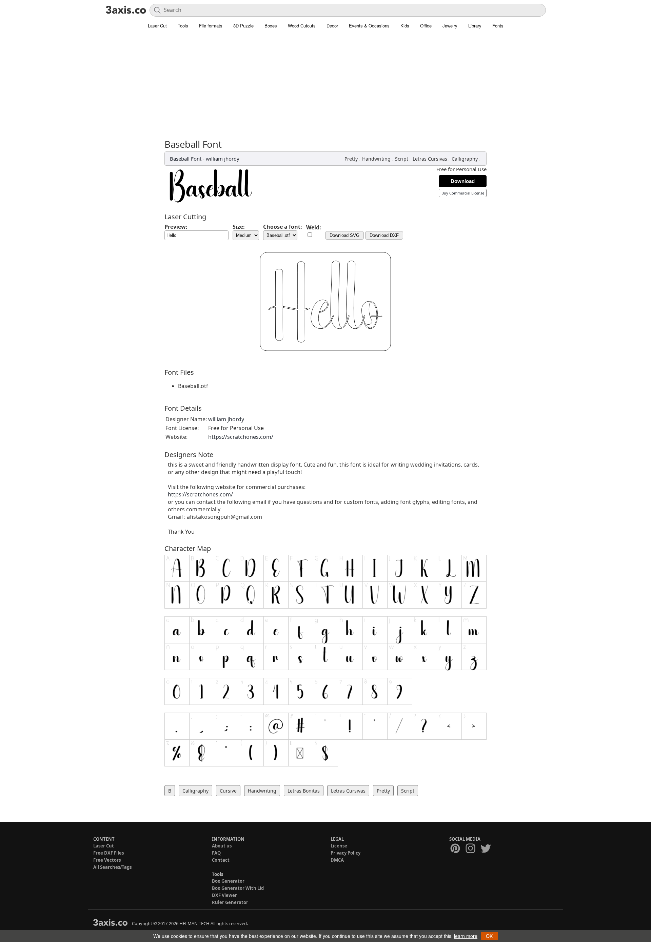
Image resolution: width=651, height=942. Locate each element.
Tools (183, 25)
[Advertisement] (325, 88)
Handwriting (376, 159)
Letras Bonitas (304, 790)
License (339, 846)
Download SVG (344, 235)
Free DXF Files (108, 853)
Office (426, 25)
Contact (221, 860)
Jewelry (449, 25)
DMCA (337, 860)
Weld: (313, 227)
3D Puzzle (243, 25)
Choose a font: (282, 226)
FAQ (216, 853)
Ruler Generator (230, 902)
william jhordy (222, 158)
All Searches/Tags (112, 867)
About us (222, 846)
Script (401, 159)
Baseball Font (185, 158)
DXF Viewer (224, 895)
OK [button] (489, 936)
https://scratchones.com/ (240, 437)
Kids (404, 25)
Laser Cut (157, 25)
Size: (239, 226)
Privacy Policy (345, 853)
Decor (332, 25)
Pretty (351, 159)
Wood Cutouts (302, 25)
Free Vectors (107, 860)
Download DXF (384, 235)
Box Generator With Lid (238, 888)
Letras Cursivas (430, 159)
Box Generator (228, 881)
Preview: (176, 226)
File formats (210, 25)
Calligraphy (465, 159)
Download (463, 181)
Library (474, 25)
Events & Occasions (369, 25)
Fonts (498, 25)
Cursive (228, 790)
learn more (465, 936)
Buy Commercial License (462, 193)
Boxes (270, 25)
